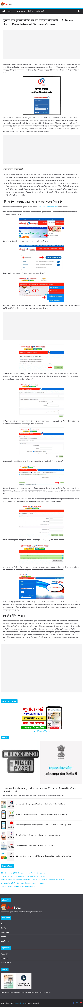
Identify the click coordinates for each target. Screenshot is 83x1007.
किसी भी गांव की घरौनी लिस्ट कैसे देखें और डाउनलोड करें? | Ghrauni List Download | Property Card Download (33, 880)
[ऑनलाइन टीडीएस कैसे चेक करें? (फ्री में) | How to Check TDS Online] (7, 846)
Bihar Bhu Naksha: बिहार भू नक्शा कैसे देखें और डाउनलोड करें (18, 886)
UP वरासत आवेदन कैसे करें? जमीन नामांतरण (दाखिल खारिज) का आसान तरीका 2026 (22, 883)
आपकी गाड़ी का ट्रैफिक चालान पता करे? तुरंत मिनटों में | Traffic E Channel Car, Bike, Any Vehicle (44, 825)
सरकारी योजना (5, 941)
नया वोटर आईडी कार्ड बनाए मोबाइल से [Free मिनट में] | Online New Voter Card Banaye (41, 804)
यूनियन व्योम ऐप (21, 11)
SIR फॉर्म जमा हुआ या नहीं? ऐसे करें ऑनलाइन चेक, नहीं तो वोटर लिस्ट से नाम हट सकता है (23, 873)
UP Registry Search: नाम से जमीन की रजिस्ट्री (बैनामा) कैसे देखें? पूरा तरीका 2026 (23, 876)
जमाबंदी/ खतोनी (40, 11)
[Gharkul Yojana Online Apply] (16, 975)
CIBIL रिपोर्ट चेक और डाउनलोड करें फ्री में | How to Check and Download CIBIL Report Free (43, 856)
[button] (12, 11)
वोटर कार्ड (3, 937)
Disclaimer (4, 958)
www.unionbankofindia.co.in (48, 207)
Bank (9, 11)
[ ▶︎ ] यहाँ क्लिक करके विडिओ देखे (41, 731)
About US (4, 954)
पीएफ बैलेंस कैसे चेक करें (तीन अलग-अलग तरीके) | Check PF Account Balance (38, 835)
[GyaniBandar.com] (3, 11)
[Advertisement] (41, 44)
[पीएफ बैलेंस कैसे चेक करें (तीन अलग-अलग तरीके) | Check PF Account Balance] (7, 835)
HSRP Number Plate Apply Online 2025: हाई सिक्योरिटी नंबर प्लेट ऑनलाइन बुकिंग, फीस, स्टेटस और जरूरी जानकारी (41, 790)
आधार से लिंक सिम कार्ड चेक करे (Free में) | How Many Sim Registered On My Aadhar (41, 814)
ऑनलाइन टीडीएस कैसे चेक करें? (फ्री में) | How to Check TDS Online (35, 845)
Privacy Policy (6, 962)
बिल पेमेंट (30, 11)
